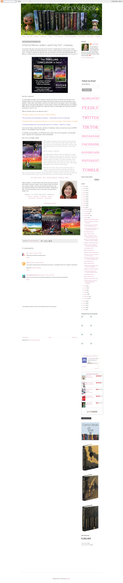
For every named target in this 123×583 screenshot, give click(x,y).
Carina (89, 358)
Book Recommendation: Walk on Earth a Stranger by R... (91, 258)
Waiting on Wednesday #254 (91, 242)
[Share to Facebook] (50, 241)
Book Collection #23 (89, 276)
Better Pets (88, 376)
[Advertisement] (50, 322)
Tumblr (50, 196)
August (86, 217)
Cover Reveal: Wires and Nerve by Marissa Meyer (90, 271)
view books (96, 368)
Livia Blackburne (90, 384)
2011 (84, 309)
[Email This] (44, 241)
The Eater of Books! (36, 268)
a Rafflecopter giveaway (50, 203)
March (86, 294)
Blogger (68, 578)
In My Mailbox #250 (89, 261)
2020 (84, 199)
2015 (84, 301)
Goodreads (32, 198)
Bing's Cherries (89, 382)
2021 (84, 197)
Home (23, 36)
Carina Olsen (95, 44)
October (86, 213)
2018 (84, 203)
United (35, 177)
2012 (84, 307)
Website (36, 196)
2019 (84, 201)
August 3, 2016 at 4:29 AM (35, 253)
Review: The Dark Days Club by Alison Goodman (91, 266)
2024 (84, 190)
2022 (84, 194)
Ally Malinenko (90, 404)
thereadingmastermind (32, 275)
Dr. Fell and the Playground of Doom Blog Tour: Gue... (91, 229)
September (87, 215)
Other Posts (90, 36)
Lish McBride (89, 392)
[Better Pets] (84, 379)
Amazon (39, 177)
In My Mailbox (58, 36)
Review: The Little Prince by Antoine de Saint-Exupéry (91, 240)
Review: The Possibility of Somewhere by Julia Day (91, 245)
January (86, 298)
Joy (27, 253)
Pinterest (40, 198)
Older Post (74, 337)
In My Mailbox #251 (89, 248)
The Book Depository (51, 177)
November (87, 211)
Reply (27, 257)
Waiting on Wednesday (70, 36)
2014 (84, 303)
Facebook (43, 196)
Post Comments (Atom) (34, 340)
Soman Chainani (90, 397)
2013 (84, 305)
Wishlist (50, 36)
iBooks (67, 177)
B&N (44, 177)
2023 (84, 192)
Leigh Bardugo (90, 377)
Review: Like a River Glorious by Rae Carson (91, 255)
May (85, 290)
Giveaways (43, 36)
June (85, 288)
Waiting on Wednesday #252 (91, 269)
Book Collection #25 (89, 250)
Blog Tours (81, 36)
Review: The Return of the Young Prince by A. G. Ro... (91, 236)
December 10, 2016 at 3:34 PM (46, 275)
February (86, 296)
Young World (89, 396)
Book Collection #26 (89, 234)
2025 (84, 188)
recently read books (92, 374)
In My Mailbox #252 (89, 231)
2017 (84, 205)
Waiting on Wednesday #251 (91, 278)
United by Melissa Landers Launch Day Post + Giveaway (90, 282)
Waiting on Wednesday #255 (91, 219)
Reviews (36, 36)
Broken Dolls (89, 403)
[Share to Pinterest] (51, 241)
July (85, 286)
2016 (84, 207)
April (85, 292)
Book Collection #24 (89, 263)
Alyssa (28, 262)
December (87, 209)
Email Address (86, 84)
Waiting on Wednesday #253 (91, 252)
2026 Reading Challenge (90, 356)
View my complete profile (87, 57)
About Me (29, 36)
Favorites (98, 36)
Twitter (30, 196)
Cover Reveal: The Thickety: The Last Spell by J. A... (91, 225)
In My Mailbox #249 (89, 274)
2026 (84, 186)
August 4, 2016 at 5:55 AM (37, 262)
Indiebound (61, 177)
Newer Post (25, 337)
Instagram (47, 198)
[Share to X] (48, 241)
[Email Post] (41, 240)
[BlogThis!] (46, 241)
